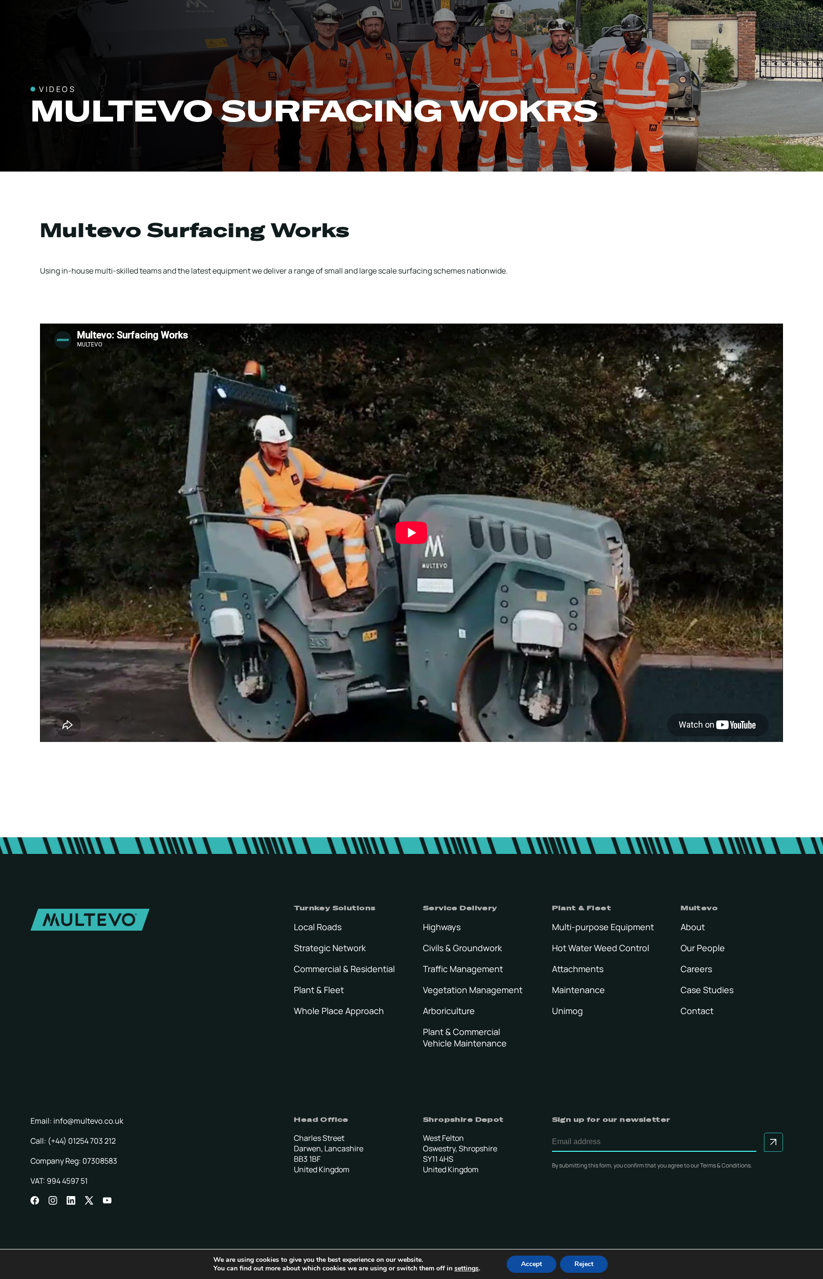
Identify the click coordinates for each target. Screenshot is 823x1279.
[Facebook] (34, 1200)
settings (466, 1268)
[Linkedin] (71, 1200)
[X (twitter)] (89, 1200)
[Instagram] (53, 1200)
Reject (583, 1264)
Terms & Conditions (725, 1165)
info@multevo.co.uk (88, 1121)
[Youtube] (107, 1200)
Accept (531, 1264)
